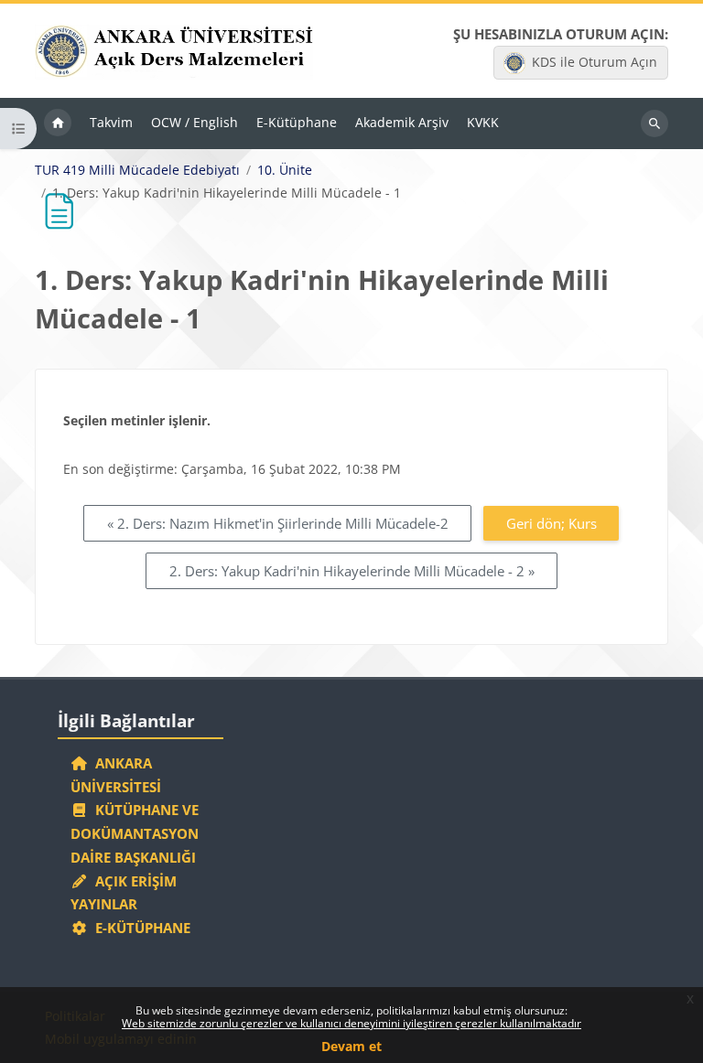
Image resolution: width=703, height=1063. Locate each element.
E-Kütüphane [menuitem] (296, 122)
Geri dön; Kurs (551, 523)
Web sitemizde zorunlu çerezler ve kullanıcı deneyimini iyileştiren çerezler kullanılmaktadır (351, 1023)
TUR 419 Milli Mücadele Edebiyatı (137, 170)
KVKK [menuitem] (483, 122)
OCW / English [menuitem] (194, 122)
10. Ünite (284, 170)
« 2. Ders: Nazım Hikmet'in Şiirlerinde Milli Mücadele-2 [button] (278, 523)
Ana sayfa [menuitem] (58, 123)
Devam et (351, 1046)
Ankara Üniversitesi (115, 775)
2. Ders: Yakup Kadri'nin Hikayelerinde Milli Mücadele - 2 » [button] (352, 571)
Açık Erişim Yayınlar (123, 893)
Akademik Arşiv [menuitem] (402, 122)
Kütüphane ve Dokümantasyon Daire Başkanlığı (134, 833)
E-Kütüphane (139, 927)
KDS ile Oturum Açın (594, 61)
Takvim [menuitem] (111, 122)
